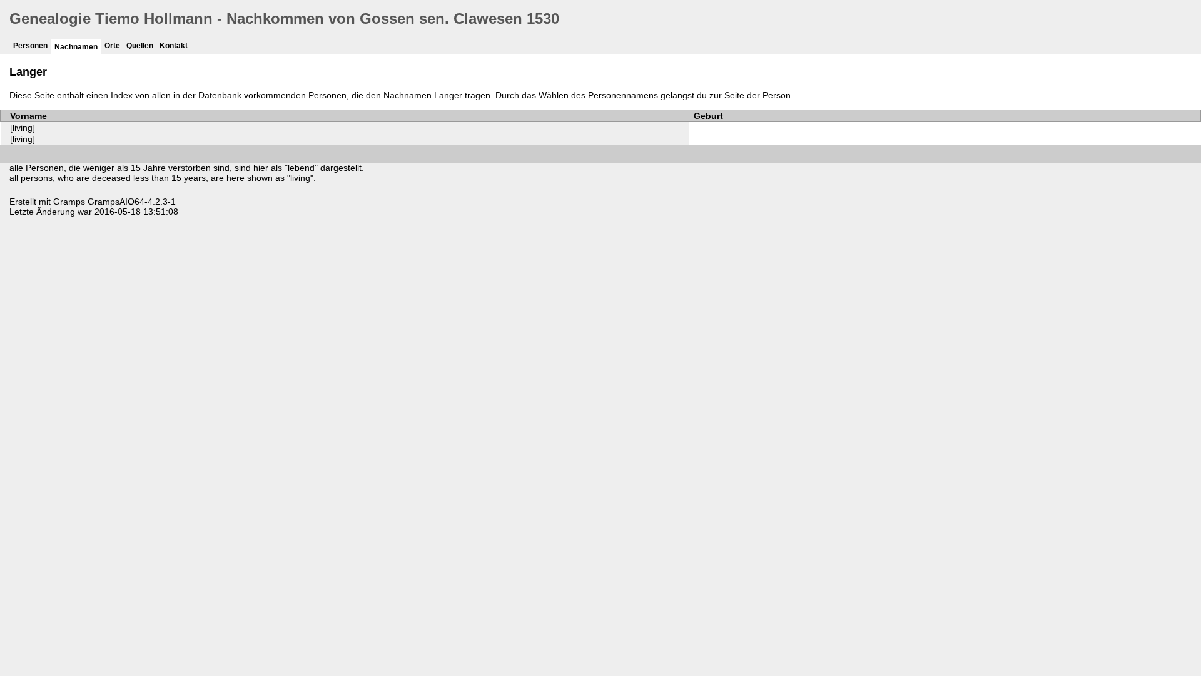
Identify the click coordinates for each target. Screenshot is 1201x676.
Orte (112, 45)
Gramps (69, 202)
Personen (30, 45)
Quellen (139, 45)
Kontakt (174, 45)
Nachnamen (76, 47)
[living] (22, 128)
